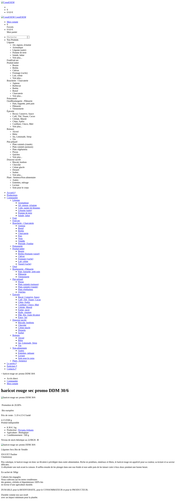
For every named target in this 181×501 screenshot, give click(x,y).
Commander (12, 197)
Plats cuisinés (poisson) (22, 147)
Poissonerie (12, 98)
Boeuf (15, 91)
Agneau (16, 83)
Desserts (22, 330)
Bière (14, 134)
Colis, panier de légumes (29, 208)
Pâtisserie (16, 106)
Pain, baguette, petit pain (23, 103)
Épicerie (10, 111)
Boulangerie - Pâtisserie (21, 101)
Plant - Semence (14, 177)
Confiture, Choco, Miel (22, 124)
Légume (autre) (19, 50)
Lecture (15, 185)
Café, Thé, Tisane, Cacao (23, 116)
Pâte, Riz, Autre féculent (29, 315)
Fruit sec (15, 60)
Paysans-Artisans (26, 430)
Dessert (15, 170)
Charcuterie (17, 93)
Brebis (15, 68)
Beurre (15, 65)
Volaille (21, 241)
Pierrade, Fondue (25, 243)
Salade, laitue (18, 55)
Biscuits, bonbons (26, 322)
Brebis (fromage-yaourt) (29, 254)
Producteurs (12, 195)
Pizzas (15, 152)
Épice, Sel (22, 317)
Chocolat (16, 165)
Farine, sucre (24, 310)
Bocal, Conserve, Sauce (23, 114)
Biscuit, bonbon (19, 162)
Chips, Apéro (18, 121)
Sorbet (15, 172)
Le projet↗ (12, 363)
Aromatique (17, 47)
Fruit (9, 60)
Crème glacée (18, 167)
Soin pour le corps (20, 187)
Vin (14, 139)
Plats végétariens (19, 149)
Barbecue (16, 86)
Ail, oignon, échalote (21, 45)
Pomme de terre (19, 52)
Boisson (10, 129)
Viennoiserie (18, 108)
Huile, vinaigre (24, 312)
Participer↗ (12, 366)
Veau (20, 238)
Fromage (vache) (20, 73)
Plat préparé (12, 142)
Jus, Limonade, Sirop (21, 136)
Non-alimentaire (28, 177)
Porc (20, 236)
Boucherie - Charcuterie (17, 80)
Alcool (15, 131)
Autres (15, 180)
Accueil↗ (11, 192)
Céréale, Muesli (19, 119)
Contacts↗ (11, 369)
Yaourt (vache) (24, 264)
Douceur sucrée (14, 159)
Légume (10, 42)
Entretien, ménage (20, 182)
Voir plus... (17, 57)
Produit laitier (13, 63)
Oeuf (9, 101)
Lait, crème (17, 75)
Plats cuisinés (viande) (22, 144)
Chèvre (15, 70)
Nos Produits (12, 40)
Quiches (16, 154)
